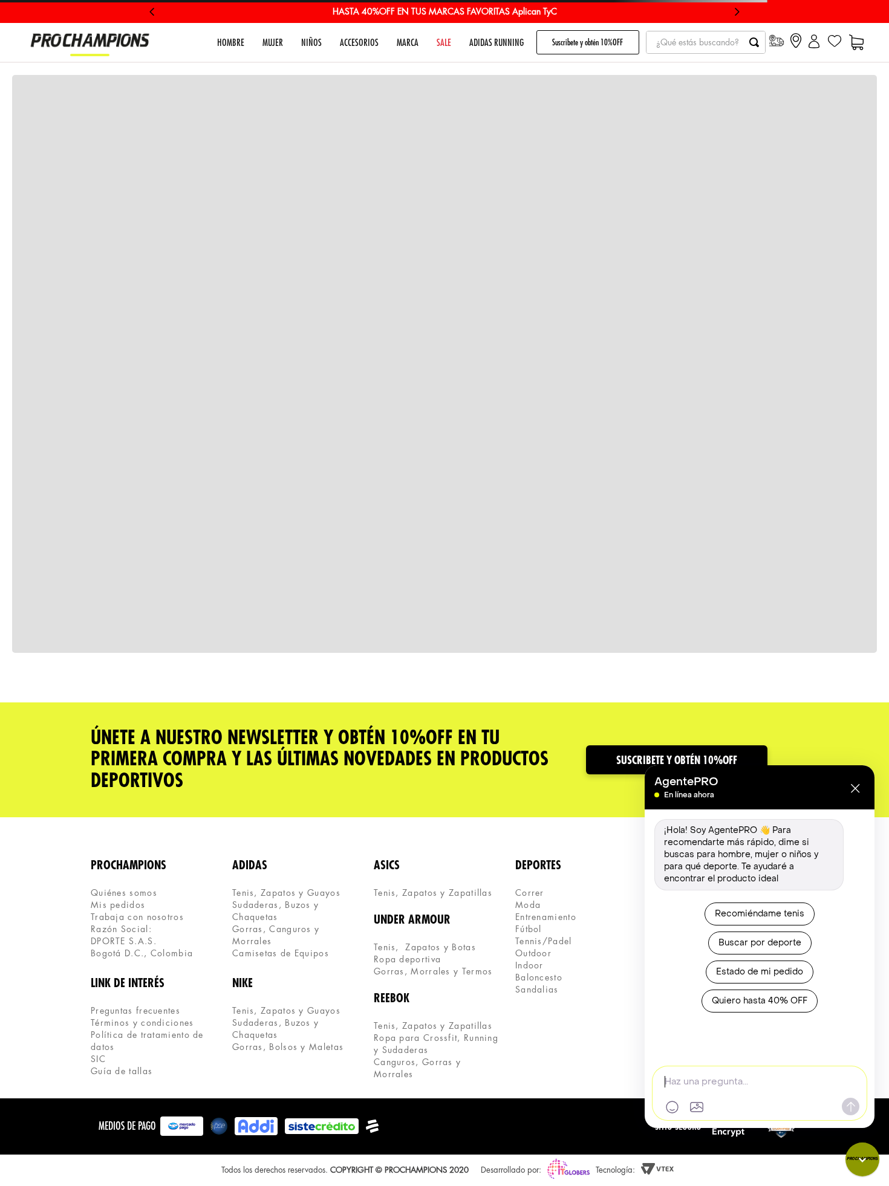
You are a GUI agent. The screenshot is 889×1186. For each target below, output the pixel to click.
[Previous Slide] (152, 11)
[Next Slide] (736, 11)
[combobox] (706, 42)
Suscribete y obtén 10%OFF (587, 42)
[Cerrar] (855, 788)
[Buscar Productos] (754, 42)
